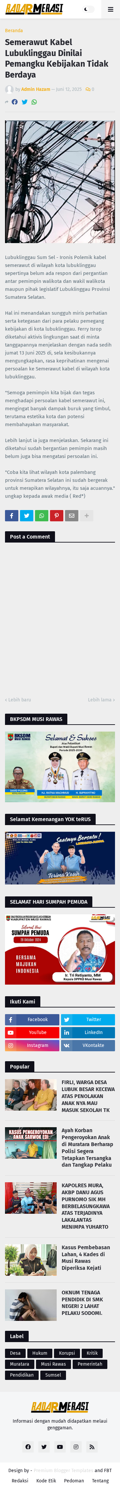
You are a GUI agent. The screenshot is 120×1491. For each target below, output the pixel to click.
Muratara (19, 1364)
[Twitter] (25, 102)
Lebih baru (19, 700)
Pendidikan (22, 1375)
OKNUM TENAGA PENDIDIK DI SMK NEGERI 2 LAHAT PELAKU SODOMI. (82, 1302)
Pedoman (74, 1481)
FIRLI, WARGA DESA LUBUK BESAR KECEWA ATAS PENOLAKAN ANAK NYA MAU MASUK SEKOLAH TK (88, 1096)
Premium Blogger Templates (63, 1470)
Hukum (39, 1353)
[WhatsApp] (34, 102)
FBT (108, 1470)
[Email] (71, 515)
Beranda (14, 31)
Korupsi (67, 1353)
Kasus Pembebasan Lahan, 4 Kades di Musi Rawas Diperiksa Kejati (86, 1257)
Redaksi (20, 1481)
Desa (15, 1353)
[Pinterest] (56, 515)
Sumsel (53, 1375)
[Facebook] (15, 102)
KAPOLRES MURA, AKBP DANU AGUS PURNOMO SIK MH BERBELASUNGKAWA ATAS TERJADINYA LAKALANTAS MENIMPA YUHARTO (86, 1206)
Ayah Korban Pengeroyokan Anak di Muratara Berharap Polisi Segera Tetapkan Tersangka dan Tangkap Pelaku (87, 1147)
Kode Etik (46, 1481)
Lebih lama (100, 700)
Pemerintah (90, 1364)
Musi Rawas (53, 1364)
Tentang (100, 1481)
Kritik (92, 1353)
